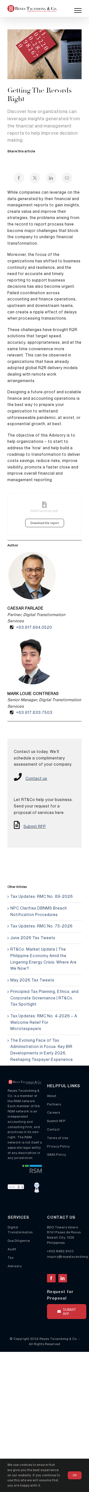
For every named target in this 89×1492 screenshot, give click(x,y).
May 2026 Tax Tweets (32, 980)
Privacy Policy (58, 1146)
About (51, 1095)
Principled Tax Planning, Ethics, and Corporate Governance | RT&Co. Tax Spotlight (44, 998)
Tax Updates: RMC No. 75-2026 (41, 926)
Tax (11, 1257)
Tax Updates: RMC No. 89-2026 (41, 897)
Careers (53, 1112)
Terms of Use (57, 1138)
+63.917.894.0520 (34, 628)
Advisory (15, 1266)
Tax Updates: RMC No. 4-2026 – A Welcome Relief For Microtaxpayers (43, 1022)
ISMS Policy (56, 1154)
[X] (35, 178)
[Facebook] (18, 178)
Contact (53, 1129)
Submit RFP (34, 827)
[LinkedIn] (51, 178)
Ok (75, 1475)
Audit (12, 1249)
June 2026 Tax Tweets (32, 938)
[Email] (67, 178)
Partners (54, 1104)
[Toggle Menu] (78, 10)
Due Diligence (19, 1240)
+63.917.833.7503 (34, 713)
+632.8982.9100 (60, 1251)
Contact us (36, 779)
